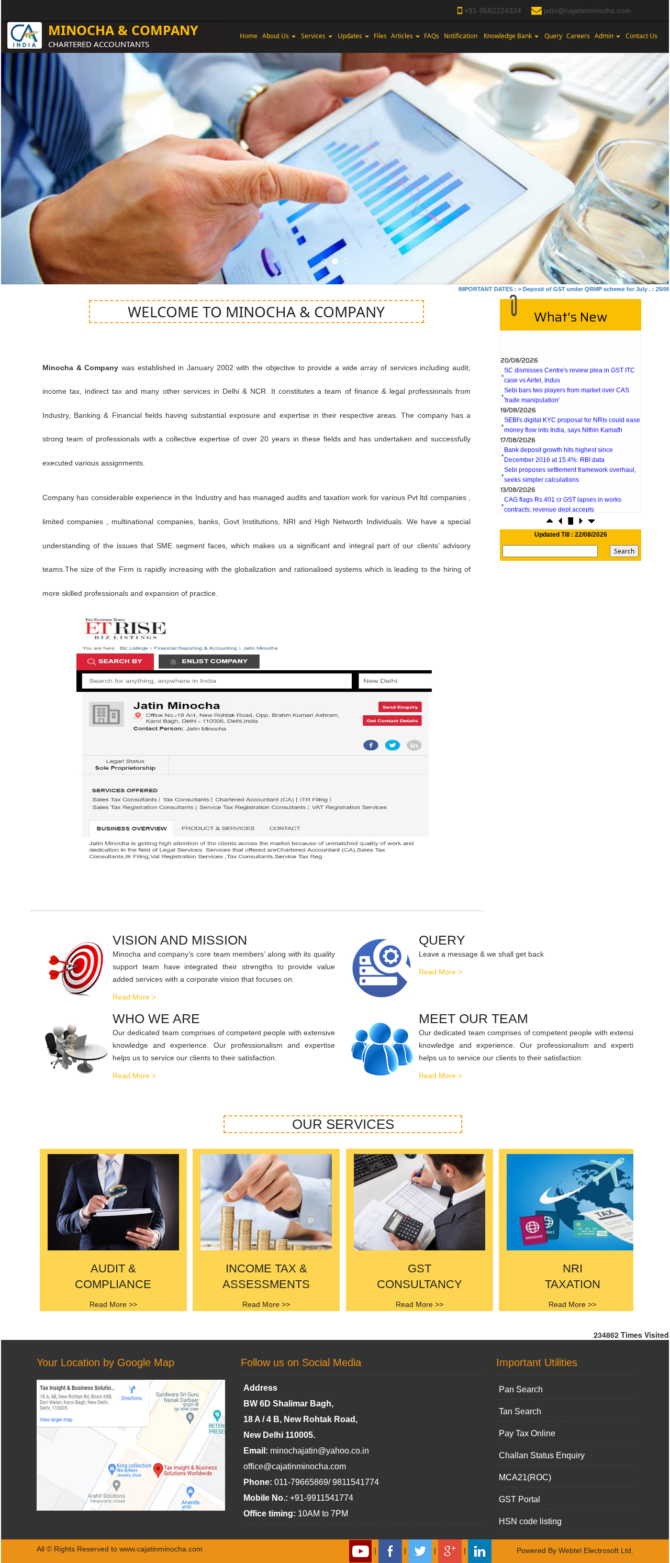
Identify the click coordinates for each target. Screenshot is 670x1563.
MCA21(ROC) (525, 1477)
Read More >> (113, 1304)
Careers (578, 35)
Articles (403, 35)
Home (249, 35)
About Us (276, 35)
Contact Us (641, 35)
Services (314, 35)
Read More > (134, 997)
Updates (351, 35)
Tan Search (520, 1411)
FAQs (431, 35)
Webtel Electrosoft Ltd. (596, 1550)
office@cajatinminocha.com (294, 1466)
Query (553, 35)
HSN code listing (530, 1521)
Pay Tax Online (527, 1433)
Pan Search (521, 1389)
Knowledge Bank (508, 35)
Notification (460, 35)
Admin (605, 35)
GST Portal (519, 1499)
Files (380, 35)
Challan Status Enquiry (542, 1455)
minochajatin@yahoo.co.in (319, 1450)
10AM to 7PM (323, 1513)
